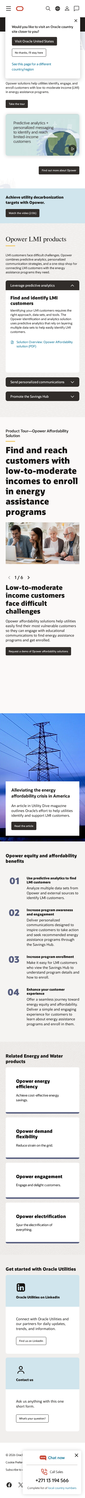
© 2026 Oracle (15, 1455)
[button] (8, 8)
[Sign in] (67, 8)
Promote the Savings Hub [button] (29, 396)
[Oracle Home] (20, 8)
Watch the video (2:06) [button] (22, 213)
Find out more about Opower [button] (59, 170)
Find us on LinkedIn (31, 1341)
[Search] (48, 8)
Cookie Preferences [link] (18, 1462)
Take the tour (17, 104)
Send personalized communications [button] (37, 382)
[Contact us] (76, 8)
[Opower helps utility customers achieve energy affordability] (42, 135)
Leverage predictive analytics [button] (32, 285)
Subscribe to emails (18, 1469)
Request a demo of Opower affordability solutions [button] (38, 651)
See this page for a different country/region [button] (31, 66)
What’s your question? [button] (32, 1418)
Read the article (23, 826)
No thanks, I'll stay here (29, 52)
